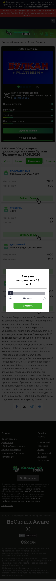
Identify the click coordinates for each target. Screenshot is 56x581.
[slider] (10, 293)
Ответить (28, 305)
